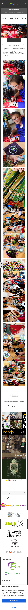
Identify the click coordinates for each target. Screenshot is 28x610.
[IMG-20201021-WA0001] (14, 161)
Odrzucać (14, 607)
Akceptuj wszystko (14, 600)
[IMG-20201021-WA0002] (14, 187)
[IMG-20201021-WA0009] (14, 290)
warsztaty (22, 401)
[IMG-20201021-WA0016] (14, 380)
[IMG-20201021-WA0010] (14, 303)
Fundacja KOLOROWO (19, 44)
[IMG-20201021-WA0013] (14, 341)
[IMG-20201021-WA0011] (14, 316)
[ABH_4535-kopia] (14, 125)
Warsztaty (14, 412)
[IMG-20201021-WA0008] (14, 277)
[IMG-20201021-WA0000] (14, 148)
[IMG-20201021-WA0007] (14, 265)
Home (6, 12)
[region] (14, 597)
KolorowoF (5, 44)
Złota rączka (14, 459)
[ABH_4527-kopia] (14, 91)
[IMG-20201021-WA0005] (14, 239)
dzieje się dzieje (12, 12)
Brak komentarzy (16, 45)
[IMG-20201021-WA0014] (14, 354)
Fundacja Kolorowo (10, 401)
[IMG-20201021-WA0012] (14, 329)
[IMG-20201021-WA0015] (14, 367)
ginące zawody (17, 401)
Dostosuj (14, 603)
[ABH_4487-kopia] (14, 67)
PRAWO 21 (14, 436)
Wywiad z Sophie (5, 584)
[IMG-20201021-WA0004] (14, 226)
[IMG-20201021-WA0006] (14, 252)
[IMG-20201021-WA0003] (14, 213)
